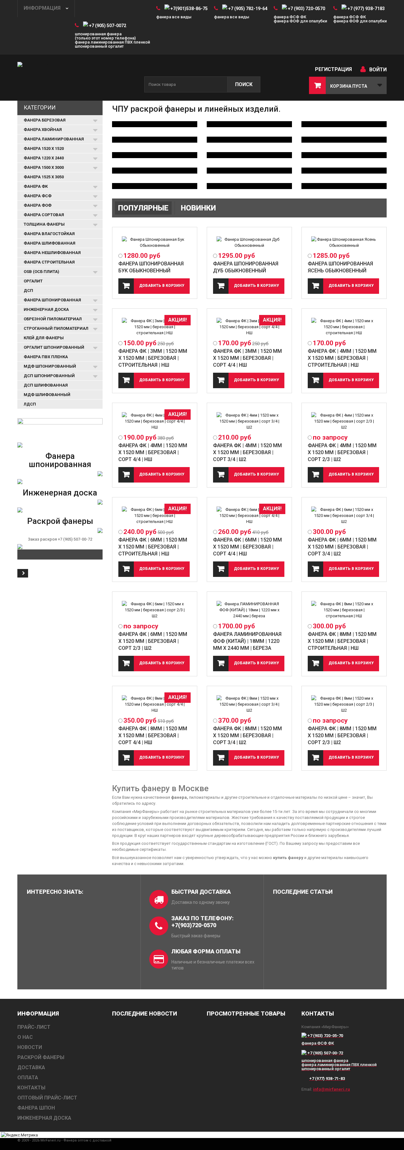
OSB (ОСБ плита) (41, 271)
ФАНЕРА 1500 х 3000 (44, 167)
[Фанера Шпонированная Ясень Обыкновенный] (344, 242)
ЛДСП (30, 404)
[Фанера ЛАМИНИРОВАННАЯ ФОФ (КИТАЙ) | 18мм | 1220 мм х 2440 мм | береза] (249, 610)
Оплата (27, 1078)
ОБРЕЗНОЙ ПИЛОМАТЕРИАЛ (53, 319)
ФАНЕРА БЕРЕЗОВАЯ (45, 120)
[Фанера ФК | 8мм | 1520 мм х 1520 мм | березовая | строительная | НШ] (344, 610)
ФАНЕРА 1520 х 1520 (44, 148)
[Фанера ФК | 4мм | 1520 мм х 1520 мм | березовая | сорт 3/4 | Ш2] (249, 421)
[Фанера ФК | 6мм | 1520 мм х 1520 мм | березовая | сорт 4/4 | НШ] (249, 516)
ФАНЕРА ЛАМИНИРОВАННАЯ (54, 139)
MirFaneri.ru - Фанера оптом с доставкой (75, 1140)
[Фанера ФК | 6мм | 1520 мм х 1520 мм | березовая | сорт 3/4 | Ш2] (344, 516)
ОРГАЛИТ (33, 281)
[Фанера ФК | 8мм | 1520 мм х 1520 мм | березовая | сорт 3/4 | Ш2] (249, 704)
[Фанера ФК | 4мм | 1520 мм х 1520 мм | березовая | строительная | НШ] (344, 327)
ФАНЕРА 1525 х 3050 (44, 177)
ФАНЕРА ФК (36, 186)
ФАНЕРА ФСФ (37, 195)
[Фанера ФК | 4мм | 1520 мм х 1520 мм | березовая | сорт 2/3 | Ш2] (344, 421)
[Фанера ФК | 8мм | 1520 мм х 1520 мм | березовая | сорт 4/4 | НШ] (154, 704)
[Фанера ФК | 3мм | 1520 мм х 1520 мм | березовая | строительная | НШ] (154, 327)
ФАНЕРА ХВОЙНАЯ (43, 129)
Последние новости (144, 1013)
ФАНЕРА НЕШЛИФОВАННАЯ (52, 252)
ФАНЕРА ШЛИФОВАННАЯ (49, 243)
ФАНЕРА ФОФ (37, 205)
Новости (29, 1047)
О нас (25, 1037)
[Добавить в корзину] (154, 286)
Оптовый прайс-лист (47, 1098)
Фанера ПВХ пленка (46, 356)
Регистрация (333, 69)
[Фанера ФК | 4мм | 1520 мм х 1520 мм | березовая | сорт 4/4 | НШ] (154, 421)
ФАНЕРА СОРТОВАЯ (44, 214)
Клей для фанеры (44, 337)
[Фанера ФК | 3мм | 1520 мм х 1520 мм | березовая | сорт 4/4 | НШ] (249, 327)
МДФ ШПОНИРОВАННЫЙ (50, 366)
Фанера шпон (36, 1108)
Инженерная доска (60, 492)
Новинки (198, 208)
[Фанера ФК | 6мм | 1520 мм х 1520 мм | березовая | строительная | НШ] (154, 516)
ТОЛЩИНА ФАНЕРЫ (44, 224)
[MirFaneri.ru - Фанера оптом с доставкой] (75, 78)
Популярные (143, 208)
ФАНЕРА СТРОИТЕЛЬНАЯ (49, 262)
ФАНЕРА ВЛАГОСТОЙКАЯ (49, 233)
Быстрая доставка (201, 891)
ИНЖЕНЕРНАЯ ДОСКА (46, 309)
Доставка (31, 1067)
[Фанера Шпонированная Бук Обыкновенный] (154, 242)
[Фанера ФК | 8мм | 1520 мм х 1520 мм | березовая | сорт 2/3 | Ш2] (344, 704)
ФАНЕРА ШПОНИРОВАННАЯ (52, 300)
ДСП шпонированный (49, 375)
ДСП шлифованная (46, 385)
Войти (378, 70)
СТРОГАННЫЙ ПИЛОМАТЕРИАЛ (56, 328)
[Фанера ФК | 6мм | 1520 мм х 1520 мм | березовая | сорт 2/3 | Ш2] (154, 610)
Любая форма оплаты (206, 951)
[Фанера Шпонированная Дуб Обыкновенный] (249, 242)
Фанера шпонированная (60, 460)
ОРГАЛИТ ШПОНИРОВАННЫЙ (54, 347)
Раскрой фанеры (60, 521)
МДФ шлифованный (47, 394)
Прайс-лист (33, 1027)
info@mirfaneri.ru (331, 1089)
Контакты (31, 1088)
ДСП (28, 290)
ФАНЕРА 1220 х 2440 (44, 158)
